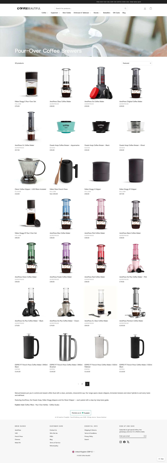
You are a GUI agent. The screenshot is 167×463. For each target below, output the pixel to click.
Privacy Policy (89, 436)
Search (87, 439)
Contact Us (53, 430)
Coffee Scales (54, 405)
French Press (19, 436)
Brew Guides (67, 13)
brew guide (105, 400)
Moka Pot (18, 443)
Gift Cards (116, 13)
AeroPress (18, 430)
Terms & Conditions (91, 433)
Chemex (17, 439)
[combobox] (88, 8)
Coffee (44, 13)
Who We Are (54, 433)
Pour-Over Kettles (42, 405)
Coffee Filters (29, 405)
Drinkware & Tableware (81, 13)
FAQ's (51, 436)
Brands (96, 13)
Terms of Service (55, 443)
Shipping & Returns (91, 430)
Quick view (31, 97)
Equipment (54, 13)
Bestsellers (106, 13)
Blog (124, 13)
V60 (16, 433)
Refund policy (54, 446)
